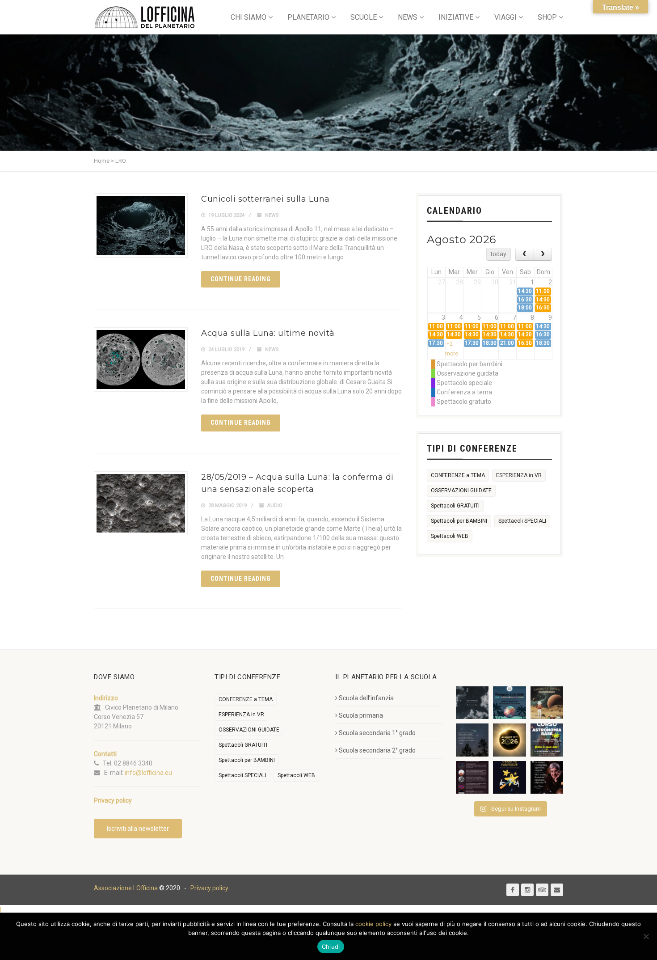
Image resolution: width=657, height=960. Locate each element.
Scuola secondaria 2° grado (377, 750)
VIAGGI (505, 17)
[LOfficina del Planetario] (144, 17)
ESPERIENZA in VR (519, 475)
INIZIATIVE (455, 17)
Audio (274, 505)
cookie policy (373, 923)
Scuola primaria (361, 715)
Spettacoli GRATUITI (455, 506)
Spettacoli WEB (449, 536)
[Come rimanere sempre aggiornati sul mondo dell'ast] (472, 777)
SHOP (547, 17)
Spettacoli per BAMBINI (459, 521)
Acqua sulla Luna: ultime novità (268, 333)
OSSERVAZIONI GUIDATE (461, 490)
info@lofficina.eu (148, 772)
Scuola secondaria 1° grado (377, 732)
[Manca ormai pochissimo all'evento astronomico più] (509, 739)
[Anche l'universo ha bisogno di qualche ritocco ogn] (509, 777)
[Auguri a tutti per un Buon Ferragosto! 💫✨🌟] (472, 702)
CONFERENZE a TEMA (458, 475)
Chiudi (331, 946)
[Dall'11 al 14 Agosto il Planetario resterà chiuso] (547, 702)
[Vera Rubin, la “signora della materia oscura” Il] (547, 777)
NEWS (407, 17)
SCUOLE (363, 17)
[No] (645, 936)
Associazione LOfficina (126, 888)
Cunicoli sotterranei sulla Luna (265, 199)
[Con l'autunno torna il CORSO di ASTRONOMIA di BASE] (547, 739)
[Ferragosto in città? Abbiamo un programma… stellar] (509, 702)
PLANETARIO (308, 17)
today (498, 254)
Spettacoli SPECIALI (522, 521)
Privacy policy (209, 888)
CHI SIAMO (248, 17)
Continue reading (241, 279)
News (272, 215)
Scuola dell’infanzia (366, 698)
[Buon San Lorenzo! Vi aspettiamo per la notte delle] (472, 739)
